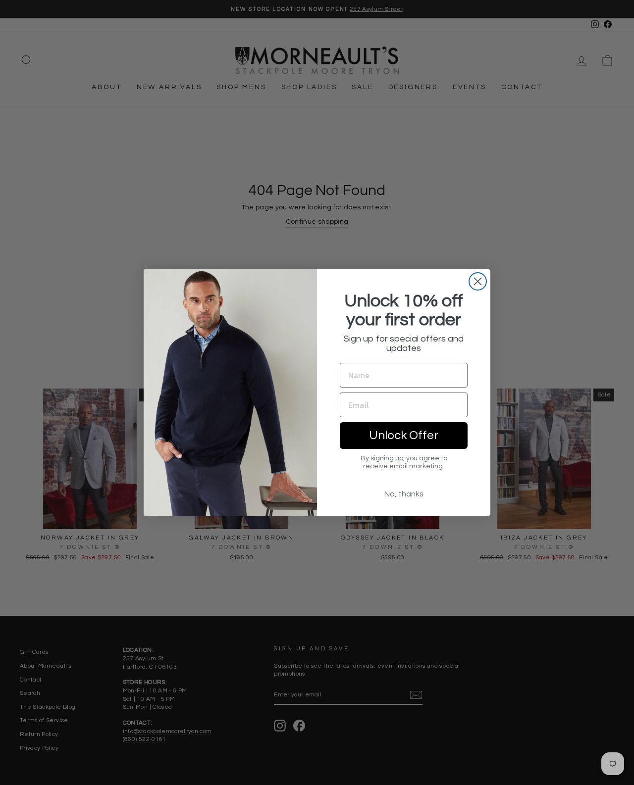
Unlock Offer (403, 435)
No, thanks (403, 494)
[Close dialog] (477, 281)
